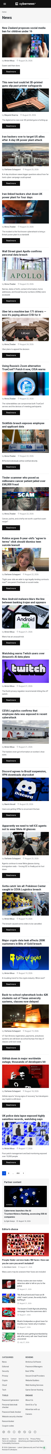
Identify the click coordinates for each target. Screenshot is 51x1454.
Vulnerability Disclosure (10, 1443)
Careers (29, 1414)
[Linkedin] (19, 1432)
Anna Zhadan (10, 227)
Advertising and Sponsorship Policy (31, 1441)
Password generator (10, 1400)
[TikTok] (24, 1432)
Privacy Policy (35, 1439)
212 (18, 1173)
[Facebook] (8, 1432)
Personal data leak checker (9, 1406)
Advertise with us (33, 1409)
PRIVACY (7, 1254)
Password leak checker (11, 1412)
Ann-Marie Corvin (10, 1267)
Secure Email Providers (35, 1376)
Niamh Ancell (9, 804)
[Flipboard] (29, 1432)
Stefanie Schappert (12, 169)
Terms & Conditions (9, 1441)
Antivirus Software (33, 1362)
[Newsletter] (35, 1432)
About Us (29, 1400)
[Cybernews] (25, 3)
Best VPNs (30, 1371)
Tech (4, 1390)
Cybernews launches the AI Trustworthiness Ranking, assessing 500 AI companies (25, 1213)
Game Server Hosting (34, 1390)
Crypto (5, 1380)
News (4, 1362)
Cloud (4, 1385)
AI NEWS (9, 1205)
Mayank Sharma (11, 115)
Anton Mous (9, 61)
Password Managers (34, 1367)
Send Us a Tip (31, 1405)
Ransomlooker (8, 1421)
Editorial (5, 1367)
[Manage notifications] (44, 1448)
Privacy (5, 1376)
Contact (13, 1439)
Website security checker (12, 1417)
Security (5, 1371)
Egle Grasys (10, 1221)
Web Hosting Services (34, 1385)
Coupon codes (8, 1426)
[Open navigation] (4, 4)
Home (4, 12)
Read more (9, 72)
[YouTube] (14, 1432)
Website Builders (32, 1380)
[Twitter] (3, 1432)
